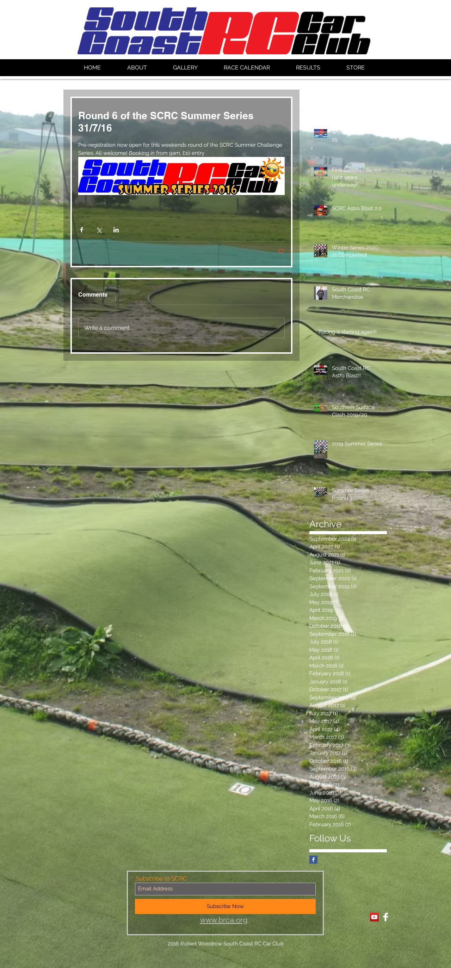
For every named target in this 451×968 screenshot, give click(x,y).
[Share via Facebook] (81, 229)
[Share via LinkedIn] (116, 229)
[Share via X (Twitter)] (98, 229)
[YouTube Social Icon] (374, 917)
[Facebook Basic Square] (313, 860)
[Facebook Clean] (385, 917)
